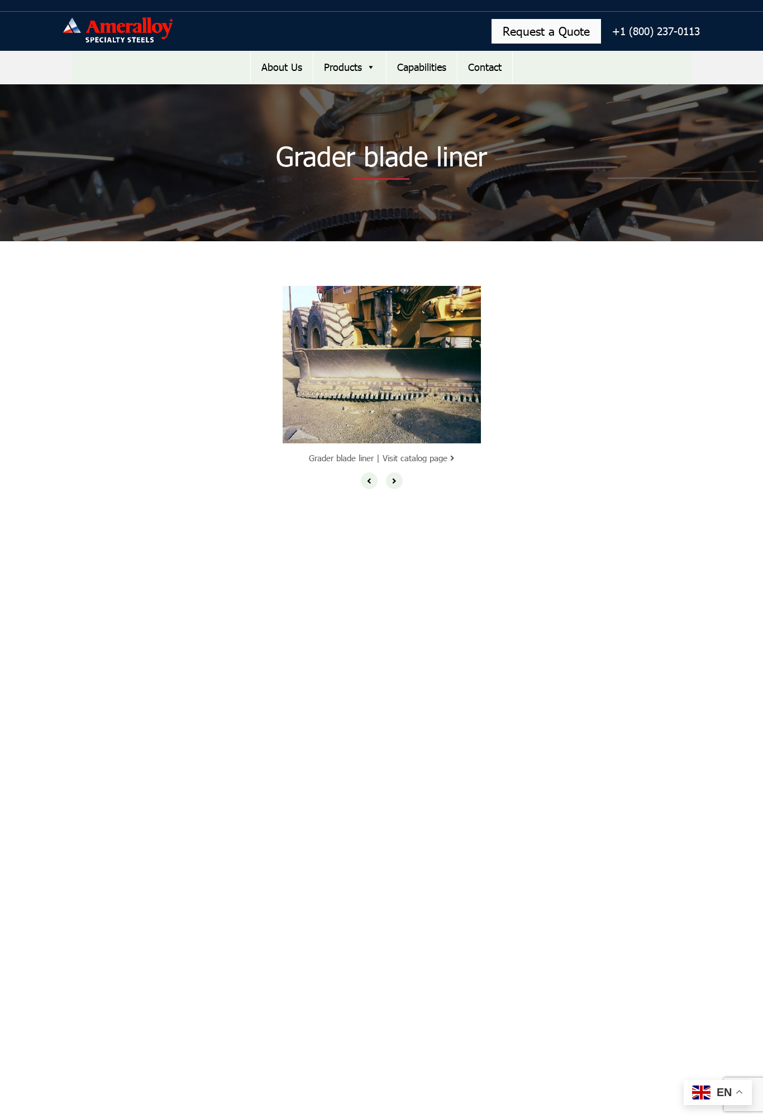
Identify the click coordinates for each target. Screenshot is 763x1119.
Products (343, 67)
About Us (281, 67)
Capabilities (421, 67)
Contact (485, 67)
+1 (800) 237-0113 (656, 31)
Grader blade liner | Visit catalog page (379, 458)
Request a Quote (546, 31)
